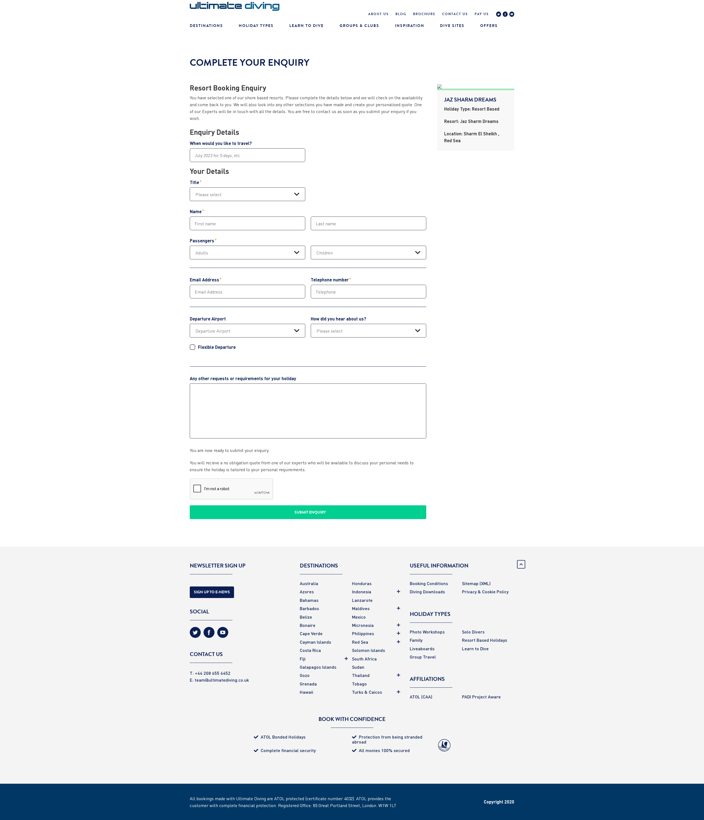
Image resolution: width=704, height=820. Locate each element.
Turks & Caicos (367, 692)
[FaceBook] (505, 14)
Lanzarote (362, 600)
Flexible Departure (217, 347)
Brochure (424, 14)
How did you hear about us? (338, 319)
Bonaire (307, 625)
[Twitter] (498, 14)
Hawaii (306, 692)
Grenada (308, 684)
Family (416, 640)
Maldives (361, 608)
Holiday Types (256, 26)
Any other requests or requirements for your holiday (243, 378)
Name (196, 211)
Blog (400, 14)
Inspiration (409, 26)
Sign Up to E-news (212, 592)
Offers (489, 26)
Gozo (305, 675)
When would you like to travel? (221, 143)
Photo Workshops (427, 632)
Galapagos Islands (318, 667)
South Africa (364, 659)
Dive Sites (452, 26)
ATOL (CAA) (421, 697)
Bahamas (309, 600)
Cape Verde (311, 633)
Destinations (206, 26)
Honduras (362, 583)
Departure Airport (208, 319)
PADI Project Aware (481, 697)
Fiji (303, 659)
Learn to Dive (475, 648)
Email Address (204, 280)
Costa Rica (310, 650)
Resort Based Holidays (484, 640)
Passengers (202, 240)
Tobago (359, 684)
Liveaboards (422, 648)
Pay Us (482, 14)
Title (194, 182)
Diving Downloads (427, 591)
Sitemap (470, 583)
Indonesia (361, 591)
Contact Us (455, 14)
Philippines (363, 633)
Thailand (361, 675)
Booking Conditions (429, 583)
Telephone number (330, 280)
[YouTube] (511, 14)
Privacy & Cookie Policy (485, 591)
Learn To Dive (306, 26)
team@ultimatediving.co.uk (222, 680)
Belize (306, 617)
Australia (309, 583)
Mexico (359, 617)
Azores (307, 591)
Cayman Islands (315, 642)
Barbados (309, 608)
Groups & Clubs (359, 26)
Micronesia (363, 625)
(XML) (485, 583)
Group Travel (423, 657)
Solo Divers (473, 632)
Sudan (358, 667)
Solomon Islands (368, 650)
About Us (378, 14)
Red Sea (360, 642)
